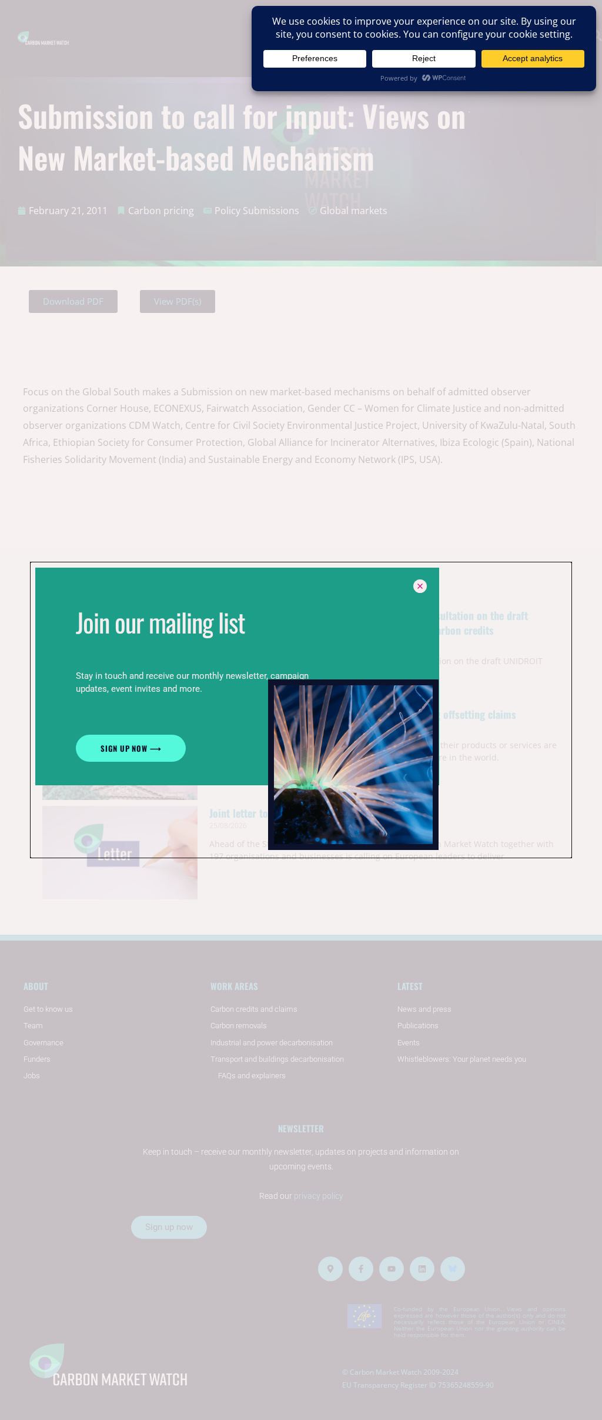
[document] (301, 710)
